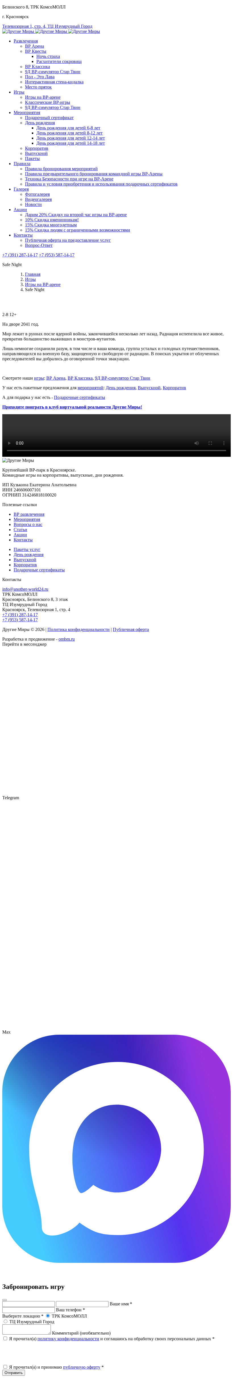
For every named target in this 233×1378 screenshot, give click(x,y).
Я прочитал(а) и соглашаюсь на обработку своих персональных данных (111, 1338)
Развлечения (26, 41)
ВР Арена (34, 46)
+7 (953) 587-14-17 (56, 255)
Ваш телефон (70, 1309)
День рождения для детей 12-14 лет (70, 138)
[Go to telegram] (116, 1026)
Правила (22, 163)
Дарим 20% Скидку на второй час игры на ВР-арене (76, 214)
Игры (19, 92)
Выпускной (36, 153)
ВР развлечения (29, 514)
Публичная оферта (131, 629)
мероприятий (90, 387)
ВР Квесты (35, 51)
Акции (20, 209)
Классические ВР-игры (47, 102)
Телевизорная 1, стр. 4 (47, 26)
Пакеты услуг (27, 549)
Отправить (14, 1373)
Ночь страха (48, 56)
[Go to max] (116, 1261)
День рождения (40, 122)
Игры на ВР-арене (43, 97)
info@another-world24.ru (25, 589)
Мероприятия (27, 112)
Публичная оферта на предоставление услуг (68, 240)
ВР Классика (37, 66)
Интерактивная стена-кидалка (54, 81)
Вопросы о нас (28, 524)
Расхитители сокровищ (59, 61)
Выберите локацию (22, 1316)
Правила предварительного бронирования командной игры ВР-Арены (94, 173)
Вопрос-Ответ (39, 245)
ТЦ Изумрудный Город (31, 1321)
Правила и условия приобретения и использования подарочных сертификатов (101, 184)
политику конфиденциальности (68, 1338)
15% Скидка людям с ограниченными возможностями (77, 230)
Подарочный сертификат (49, 117)
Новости (33, 204)
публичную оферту (81, 1367)
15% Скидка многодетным (51, 224)
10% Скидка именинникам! (52, 219)
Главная (32, 274)
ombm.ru (67, 639)
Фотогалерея (37, 194)
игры (39, 378)
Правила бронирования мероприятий (61, 168)
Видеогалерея (38, 199)
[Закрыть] (4, 1300)
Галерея (21, 189)
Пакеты (32, 158)
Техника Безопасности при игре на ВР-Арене (69, 178)
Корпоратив (36, 148)
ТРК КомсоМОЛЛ (69, 1316)
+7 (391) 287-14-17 (20, 255)
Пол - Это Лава (40, 76)
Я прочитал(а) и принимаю (56, 1367)
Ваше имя (121, 1303)
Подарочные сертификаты (79, 397)
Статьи (20, 529)
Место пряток (38, 87)
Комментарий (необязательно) (81, 1333)
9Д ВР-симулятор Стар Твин (52, 71)
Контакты (23, 235)
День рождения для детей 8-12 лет (69, 133)
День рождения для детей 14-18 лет (70, 143)
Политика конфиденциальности (78, 629)
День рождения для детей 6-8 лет (68, 127)
